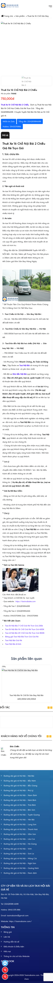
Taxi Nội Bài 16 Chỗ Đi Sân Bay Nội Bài (26, 695)
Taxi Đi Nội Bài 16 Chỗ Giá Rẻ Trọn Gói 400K (24, 629)
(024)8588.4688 (11, 904)
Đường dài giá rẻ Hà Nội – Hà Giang (20, 844)
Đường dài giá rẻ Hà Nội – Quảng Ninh (21, 868)
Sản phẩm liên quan (26, 658)
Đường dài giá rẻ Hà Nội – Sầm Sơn (20, 834)
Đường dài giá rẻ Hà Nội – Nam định (20, 873)
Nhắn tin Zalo (9, 121)
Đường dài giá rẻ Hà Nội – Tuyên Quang (22, 815)
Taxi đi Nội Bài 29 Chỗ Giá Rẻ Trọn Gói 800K (24, 633)
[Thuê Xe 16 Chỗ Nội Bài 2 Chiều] (26, 47)
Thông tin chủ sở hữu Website (16, 956)
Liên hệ (7, 937)
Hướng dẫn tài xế (11, 941)
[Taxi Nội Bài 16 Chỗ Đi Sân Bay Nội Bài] (20, 670)
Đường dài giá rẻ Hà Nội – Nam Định (20, 795)
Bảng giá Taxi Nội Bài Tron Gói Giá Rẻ (21, 636)
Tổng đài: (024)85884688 (30, 121)
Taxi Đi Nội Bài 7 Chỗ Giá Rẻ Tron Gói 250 (23, 625)
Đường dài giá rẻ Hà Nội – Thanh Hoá (21, 829)
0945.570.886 (14, 910)
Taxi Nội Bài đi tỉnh (13, 644)
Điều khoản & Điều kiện (14, 946)
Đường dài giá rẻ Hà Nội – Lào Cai (19, 839)
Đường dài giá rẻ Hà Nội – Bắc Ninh (20, 781)
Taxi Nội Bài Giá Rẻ (13, 640)
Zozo (26, 979)
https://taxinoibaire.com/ (20, 921)
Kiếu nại (7, 951)
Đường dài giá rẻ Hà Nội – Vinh (18, 849)
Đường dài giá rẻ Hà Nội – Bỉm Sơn (19, 810)
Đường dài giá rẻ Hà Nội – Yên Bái (19, 819)
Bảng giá (8, 932)
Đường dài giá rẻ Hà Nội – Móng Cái (20, 858)
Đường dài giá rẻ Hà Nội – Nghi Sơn (20, 863)
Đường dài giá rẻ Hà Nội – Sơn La (19, 853)
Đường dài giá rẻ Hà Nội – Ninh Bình (20, 800)
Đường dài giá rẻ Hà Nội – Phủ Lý (18, 790)
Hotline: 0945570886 (12, 126)
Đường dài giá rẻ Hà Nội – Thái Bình (20, 805)
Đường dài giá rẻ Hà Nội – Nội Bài (19, 776)
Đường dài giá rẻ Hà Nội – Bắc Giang (20, 785)
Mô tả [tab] (5, 135)
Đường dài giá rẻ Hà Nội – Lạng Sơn (20, 824)
